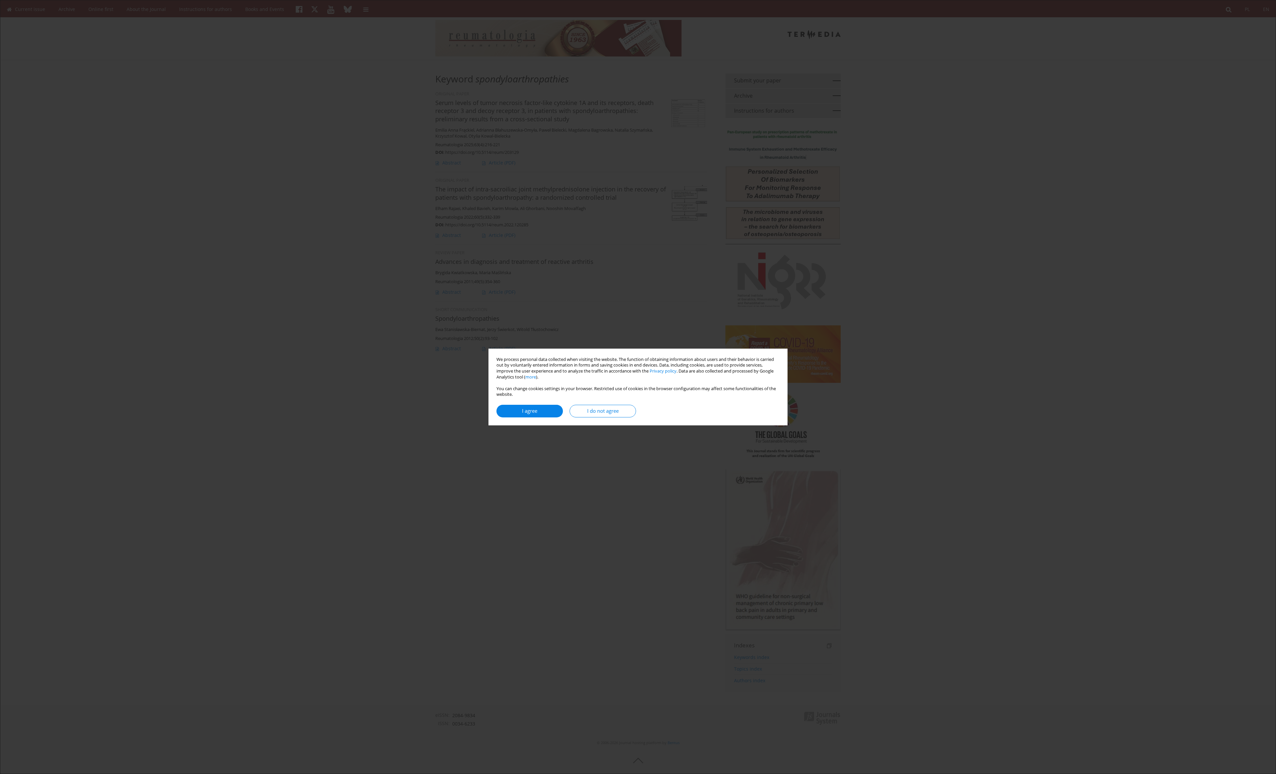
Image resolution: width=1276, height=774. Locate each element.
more (530, 377)
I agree (529, 410)
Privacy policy (663, 371)
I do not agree (603, 410)
